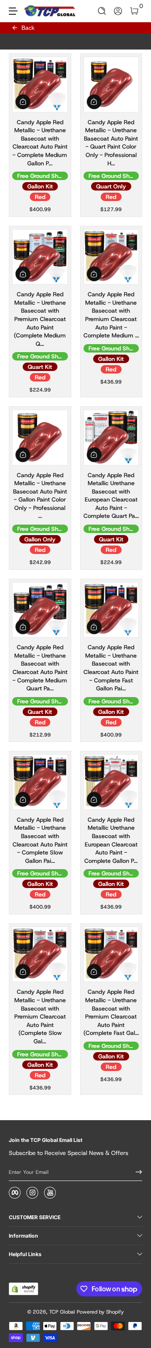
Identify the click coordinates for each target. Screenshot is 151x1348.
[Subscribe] (136, 1172)
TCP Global (62, 1312)
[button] (102, 11)
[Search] (102, 11)
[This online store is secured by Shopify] (23, 1289)
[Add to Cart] (23, 101)
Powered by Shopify (100, 1312)
